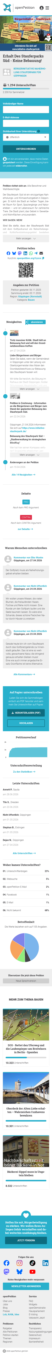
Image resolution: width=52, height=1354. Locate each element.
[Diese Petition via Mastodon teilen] (20, 253)
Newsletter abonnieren (26, 1286)
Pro (26, 502)
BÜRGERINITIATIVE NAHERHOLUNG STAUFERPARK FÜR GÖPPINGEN (30, 72)
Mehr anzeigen (24, 238)
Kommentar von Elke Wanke (28, 557)
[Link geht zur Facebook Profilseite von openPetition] (6, 1262)
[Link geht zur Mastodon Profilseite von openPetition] (6, 1271)
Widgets (33, 1304)
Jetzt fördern (26, 1240)
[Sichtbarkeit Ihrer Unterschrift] (38, 131)
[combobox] (26, 137)
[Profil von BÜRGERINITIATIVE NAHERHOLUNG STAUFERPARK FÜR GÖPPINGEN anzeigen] (7, 73)
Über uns (7, 1301)
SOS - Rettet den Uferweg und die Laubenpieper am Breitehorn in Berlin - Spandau (26, 1048)
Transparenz (35, 1328)
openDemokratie (37, 1307)
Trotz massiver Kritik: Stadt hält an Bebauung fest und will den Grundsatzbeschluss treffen (28, 343)
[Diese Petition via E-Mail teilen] (41, 253)
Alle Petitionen (10, 1331)
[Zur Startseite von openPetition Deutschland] (19, 7)
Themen (7, 1338)
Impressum (34, 1338)
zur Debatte (24, 529)
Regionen (7, 1341)
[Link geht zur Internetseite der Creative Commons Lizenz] (4, 1351)
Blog (5, 1307)
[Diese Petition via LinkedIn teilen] (26, 253)
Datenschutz (35, 1335)
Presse (6, 1311)
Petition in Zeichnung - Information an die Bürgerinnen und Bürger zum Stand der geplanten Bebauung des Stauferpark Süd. (28, 407)
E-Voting (33, 1314)
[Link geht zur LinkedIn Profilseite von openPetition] (45, 1262)
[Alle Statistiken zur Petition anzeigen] (26, 948)
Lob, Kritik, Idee (11, 1314)
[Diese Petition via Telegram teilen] (36, 253)
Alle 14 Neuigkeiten (22, 474)
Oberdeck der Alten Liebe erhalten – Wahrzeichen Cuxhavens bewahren (26, 1112)
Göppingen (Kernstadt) (30, 296)
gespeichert (9, 162)
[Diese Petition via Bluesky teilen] (14, 253)
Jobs (5, 1304)
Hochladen (26, 723)
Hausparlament (37, 1311)
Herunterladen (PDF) (27, 712)
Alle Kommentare (23, 674)
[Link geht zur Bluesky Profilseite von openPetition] (19, 1271)
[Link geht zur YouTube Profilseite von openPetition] (32, 1271)
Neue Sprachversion (26, 980)
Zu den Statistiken (23, 771)
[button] (41, 8)
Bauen (31, 299)
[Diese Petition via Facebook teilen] (9, 253)
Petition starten (10, 1335)
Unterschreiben (26, 149)
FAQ (31, 1301)
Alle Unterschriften (23, 853)
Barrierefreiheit (36, 1341)
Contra (26, 517)
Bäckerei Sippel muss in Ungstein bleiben (26, 1173)
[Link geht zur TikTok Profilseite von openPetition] (32, 1262)
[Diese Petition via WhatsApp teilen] (31, 253)
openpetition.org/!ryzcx (29, 258)
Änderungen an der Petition (24, 462)
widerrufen (21, 165)
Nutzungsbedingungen (40, 1331)
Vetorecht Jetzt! (37, 1317)
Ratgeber (7, 1328)
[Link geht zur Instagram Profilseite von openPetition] (19, 1262)
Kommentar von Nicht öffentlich (30, 586)
